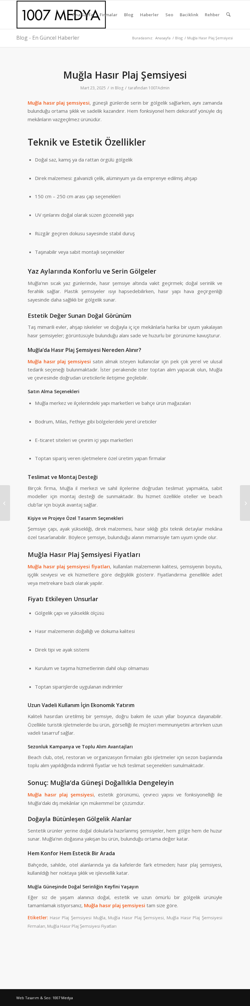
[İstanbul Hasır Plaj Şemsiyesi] (5, 503)
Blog (119, 88)
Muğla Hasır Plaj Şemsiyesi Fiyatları (82, 926)
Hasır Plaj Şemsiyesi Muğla (77, 918)
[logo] (62, 14)
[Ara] (228, 14)
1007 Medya (62, 997)
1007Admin (159, 88)
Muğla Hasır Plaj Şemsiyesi (136, 918)
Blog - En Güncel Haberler (47, 37)
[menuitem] (82, 14)
